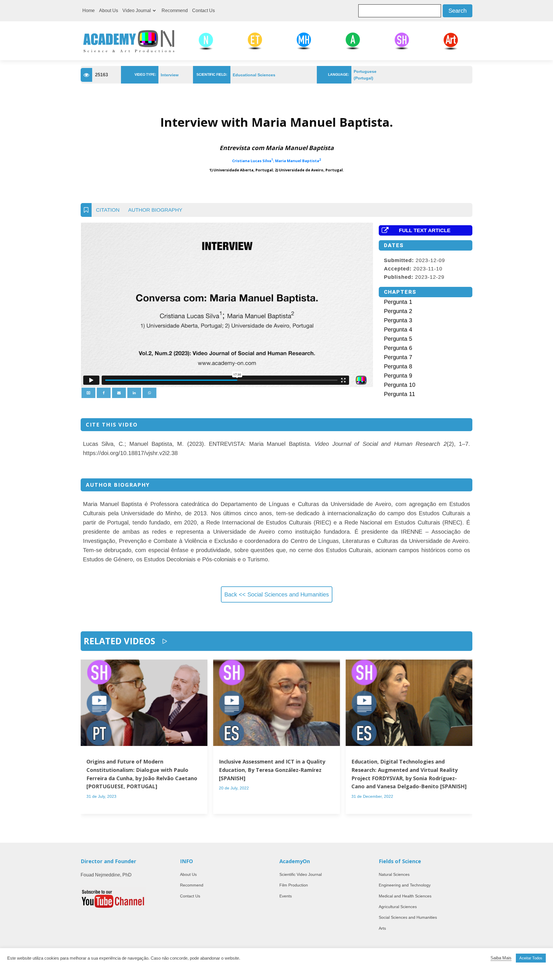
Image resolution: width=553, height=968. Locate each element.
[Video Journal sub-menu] (155, 11)
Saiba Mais (501, 958)
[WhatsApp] (149, 393)
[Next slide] (466, 744)
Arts (382, 928)
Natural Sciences (394, 874)
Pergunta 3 (398, 320)
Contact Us (203, 10)
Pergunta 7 (398, 357)
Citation (108, 210)
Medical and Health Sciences (405, 896)
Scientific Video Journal (300, 874)
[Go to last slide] (86, 744)
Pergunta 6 (398, 348)
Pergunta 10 (399, 385)
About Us (108, 10)
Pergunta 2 (398, 311)
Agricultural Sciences (398, 906)
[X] (88, 393)
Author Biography (155, 210)
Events (285, 896)
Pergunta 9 (398, 375)
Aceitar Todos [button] (530, 958)
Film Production (293, 885)
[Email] (119, 393)
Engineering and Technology (405, 885)
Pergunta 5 (398, 339)
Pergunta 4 (398, 329)
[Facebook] (104, 393)
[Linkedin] (134, 393)
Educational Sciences (254, 75)
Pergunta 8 (398, 366)
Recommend (175, 10)
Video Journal (136, 10)
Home (88, 10)
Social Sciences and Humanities (408, 917)
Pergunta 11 (399, 394)
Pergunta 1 (398, 302)
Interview (170, 75)
